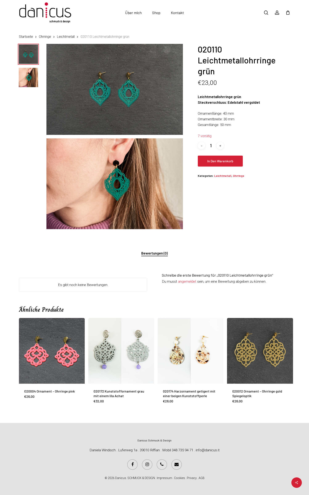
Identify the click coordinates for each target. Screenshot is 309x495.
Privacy (192, 478)
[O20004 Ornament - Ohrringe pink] (52, 351)
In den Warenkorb (220, 161)
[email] (176, 464)
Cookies (179, 478)
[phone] (162, 464)
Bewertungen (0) (154, 253)
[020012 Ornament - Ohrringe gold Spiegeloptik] (260, 351)
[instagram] (147, 464)
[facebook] (132, 464)
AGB (202, 478)
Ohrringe (45, 37)
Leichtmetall (66, 37)
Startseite (26, 37)
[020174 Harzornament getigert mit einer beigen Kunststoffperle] (190, 351)
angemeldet (187, 281)
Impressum (164, 478)
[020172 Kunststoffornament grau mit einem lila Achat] (121, 351)
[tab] (154, 253)
